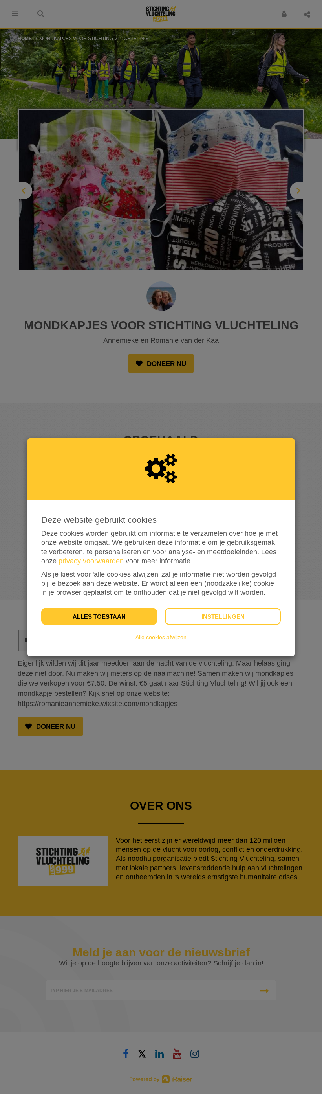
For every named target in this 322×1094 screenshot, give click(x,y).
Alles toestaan (99, 616)
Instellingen (223, 616)
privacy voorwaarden (91, 561)
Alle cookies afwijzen (161, 637)
